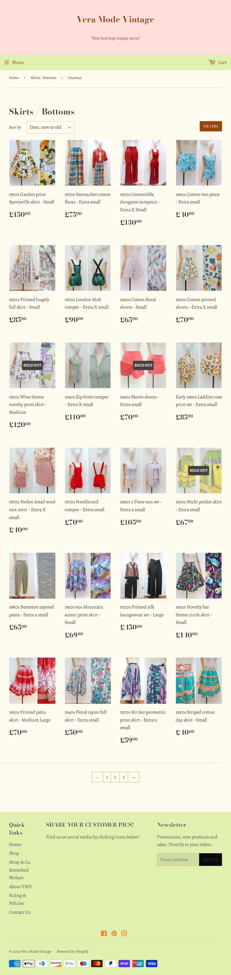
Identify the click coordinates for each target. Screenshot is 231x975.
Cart (221, 62)
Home (14, 77)
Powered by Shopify (72, 951)
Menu (18, 62)
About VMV (20, 886)
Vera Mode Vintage (115, 19)
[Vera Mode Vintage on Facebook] (104, 934)
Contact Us (19, 912)
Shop (14, 853)
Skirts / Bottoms (43, 77)
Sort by (15, 127)
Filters (211, 126)
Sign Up (210, 859)
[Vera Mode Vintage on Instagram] (124, 934)
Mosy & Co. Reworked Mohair (20, 870)
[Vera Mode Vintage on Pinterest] (114, 934)
